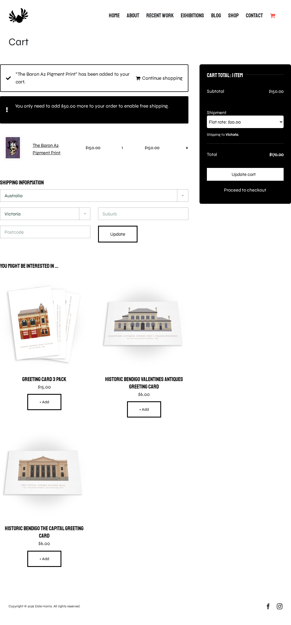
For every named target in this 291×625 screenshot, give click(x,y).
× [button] (187, 147)
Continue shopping (162, 78)
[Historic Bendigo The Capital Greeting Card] (44, 432)
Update (117, 234)
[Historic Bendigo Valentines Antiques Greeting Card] (144, 283)
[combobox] (94, 195)
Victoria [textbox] (12, 214)
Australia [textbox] (13, 195)
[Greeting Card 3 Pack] (44, 283)
